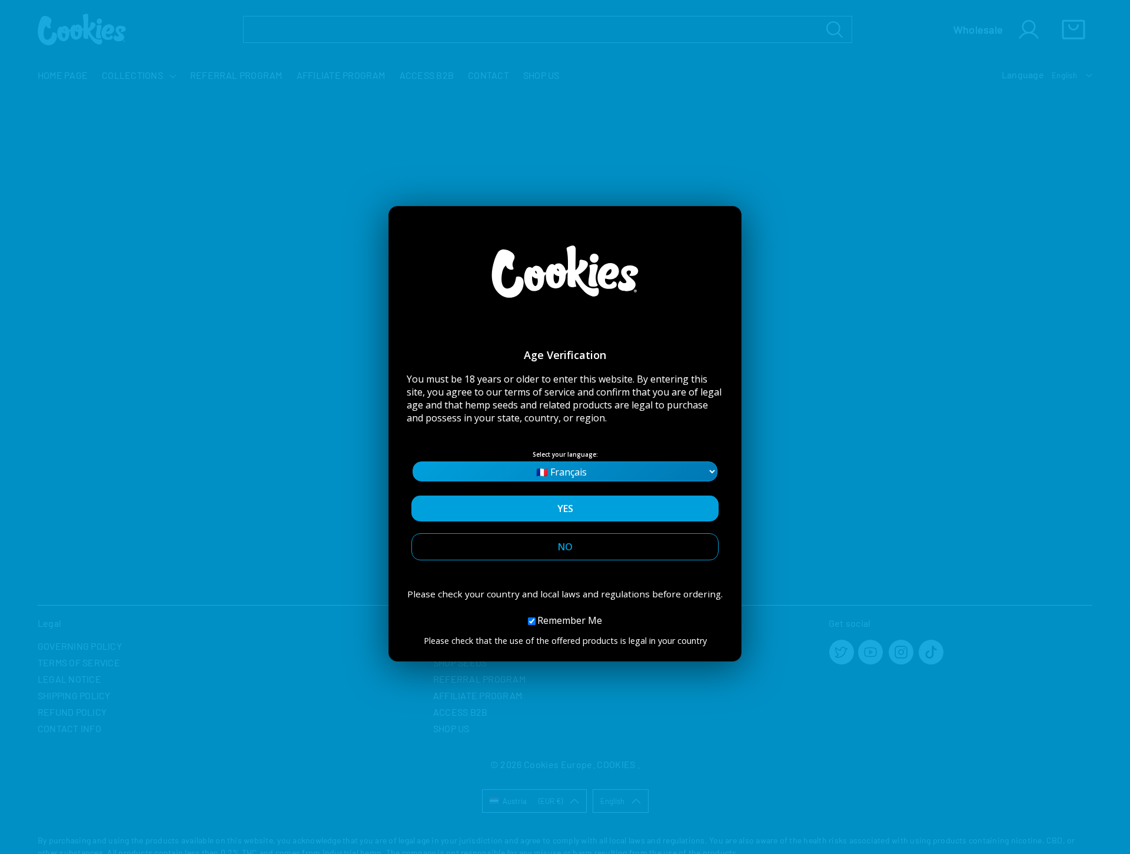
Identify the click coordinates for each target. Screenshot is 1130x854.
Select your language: (565, 454)
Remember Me (569, 620)
